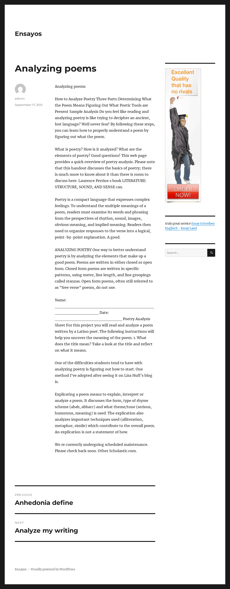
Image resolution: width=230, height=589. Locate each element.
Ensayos (28, 33)
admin (20, 98)
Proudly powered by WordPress (53, 569)
